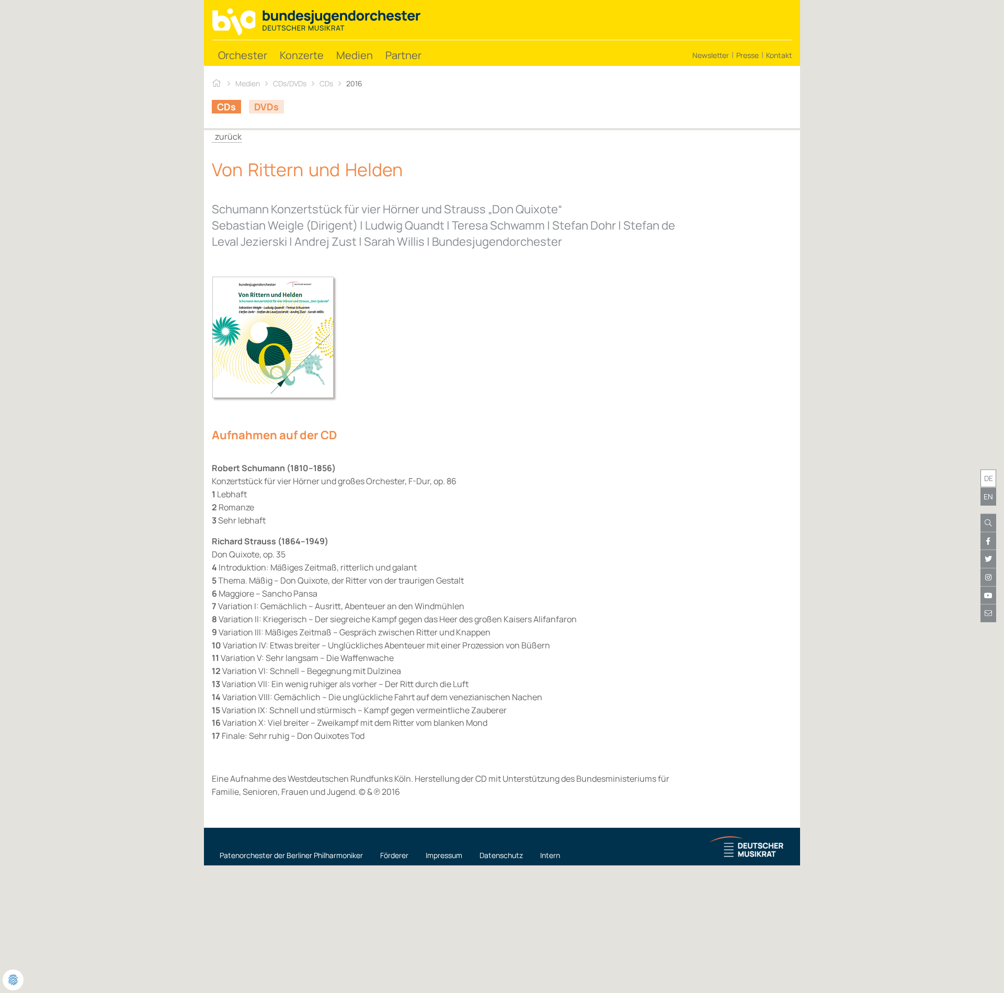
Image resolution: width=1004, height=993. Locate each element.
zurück (227, 136)
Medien (354, 55)
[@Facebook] (988, 540)
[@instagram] (988, 577)
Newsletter (710, 55)
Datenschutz (501, 855)
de (988, 478)
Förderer (394, 855)
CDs (326, 83)
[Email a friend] (988, 613)
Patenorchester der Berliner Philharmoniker (291, 855)
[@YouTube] (988, 595)
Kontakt (779, 55)
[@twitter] (988, 559)
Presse (747, 55)
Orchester (242, 55)
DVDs (266, 106)
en (988, 496)
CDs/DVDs (289, 83)
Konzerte (302, 55)
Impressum (444, 855)
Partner (403, 55)
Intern (550, 855)
